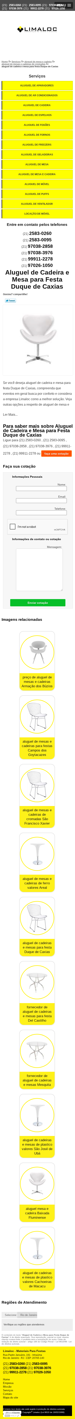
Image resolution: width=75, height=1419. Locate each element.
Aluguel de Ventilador (37, 204)
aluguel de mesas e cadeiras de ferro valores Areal (37, 883)
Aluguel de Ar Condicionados (37, 95)
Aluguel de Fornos (37, 134)
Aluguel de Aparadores (37, 85)
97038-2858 (55, 5)
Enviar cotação (38, 602)
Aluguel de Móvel (37, 184)
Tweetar (10, 301)
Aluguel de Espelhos (37, 115)
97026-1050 (58, 8)
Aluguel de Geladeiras (37, 154)
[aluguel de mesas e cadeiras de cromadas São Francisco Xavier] (37, 785)
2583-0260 (15, 5)
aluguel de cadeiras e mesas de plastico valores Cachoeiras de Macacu (37, 1279)
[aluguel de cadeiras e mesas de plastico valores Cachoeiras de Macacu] (37, 1248)
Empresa (8, 1383)
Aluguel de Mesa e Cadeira (37, 174)
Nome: (62, 484)
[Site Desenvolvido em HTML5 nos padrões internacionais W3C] (12, 1415)
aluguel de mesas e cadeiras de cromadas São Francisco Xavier (37, 816)
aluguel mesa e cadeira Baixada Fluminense (37, 1213)
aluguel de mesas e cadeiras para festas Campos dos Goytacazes (37, 748)
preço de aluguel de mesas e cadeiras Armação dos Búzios (37, 681)
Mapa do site (10, 1397)
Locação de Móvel (37, 213)
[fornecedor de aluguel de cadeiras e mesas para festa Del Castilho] (37, 982)
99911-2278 (37, 8)
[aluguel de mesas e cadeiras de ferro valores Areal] (37, 854)
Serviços (37, 76)
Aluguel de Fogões (37, 125)
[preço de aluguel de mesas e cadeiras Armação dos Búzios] (37, 652)
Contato (7, 1393)
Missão (7, 1386)
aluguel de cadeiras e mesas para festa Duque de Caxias (37, 947)
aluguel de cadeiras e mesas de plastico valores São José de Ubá (37, 1146)
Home (6, 1379)
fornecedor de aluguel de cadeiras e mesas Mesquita (37, 1080)
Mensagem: (55, 547)
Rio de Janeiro (28, 1315)
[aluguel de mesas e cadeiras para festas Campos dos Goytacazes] (37, 716)
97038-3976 (15, 8)
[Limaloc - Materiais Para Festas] (38, 21)
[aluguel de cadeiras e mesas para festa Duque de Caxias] (37, 918)
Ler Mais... (10, 414)
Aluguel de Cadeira (37, 105)
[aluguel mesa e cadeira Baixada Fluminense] (37, 1184)
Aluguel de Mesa (37, 164)
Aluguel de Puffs (37, 194)
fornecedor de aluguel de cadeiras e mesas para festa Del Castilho (37, 1013)
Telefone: (60, 508)
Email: (62, 496)
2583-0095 (35, 5)
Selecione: (11, 1315)
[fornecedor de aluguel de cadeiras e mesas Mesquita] (37, 1051)
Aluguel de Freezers (36, 144)
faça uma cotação (56, 453)
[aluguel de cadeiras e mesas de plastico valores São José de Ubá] (37, 1115)
